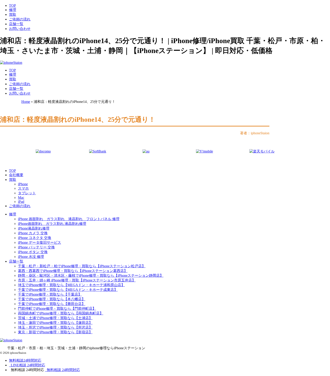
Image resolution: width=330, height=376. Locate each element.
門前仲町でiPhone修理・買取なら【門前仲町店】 (57, 308)
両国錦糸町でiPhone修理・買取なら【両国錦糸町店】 (60, 313)
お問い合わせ (20, 29)
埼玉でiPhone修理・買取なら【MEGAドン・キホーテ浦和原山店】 (71, 285)
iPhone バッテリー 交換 (36, 247)
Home (25, 102)
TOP (12, 5)
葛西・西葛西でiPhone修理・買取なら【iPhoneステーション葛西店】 (73, 271)
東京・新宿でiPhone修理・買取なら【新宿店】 (55, 332)
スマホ (23, 188)
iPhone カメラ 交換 (33, 233)
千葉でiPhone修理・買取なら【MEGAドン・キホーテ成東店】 (68, 290)
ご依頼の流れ (20, 19)
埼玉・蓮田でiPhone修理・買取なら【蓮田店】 (55, 323)
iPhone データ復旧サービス (39, 242)
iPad (21, 201)
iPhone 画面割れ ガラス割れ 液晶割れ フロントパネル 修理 (68, 219)
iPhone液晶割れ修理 (33, 228)
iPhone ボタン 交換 (33, 252)
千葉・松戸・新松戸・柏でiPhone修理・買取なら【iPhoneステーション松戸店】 (81, 266)
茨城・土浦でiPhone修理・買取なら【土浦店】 (55, 318)
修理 (12, 10)
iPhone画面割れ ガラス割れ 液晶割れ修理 (52, 224)
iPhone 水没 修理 (31, 257)
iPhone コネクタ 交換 (34, 238)
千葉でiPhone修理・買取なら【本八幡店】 (51, 299)
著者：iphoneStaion (254, 133)
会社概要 (16, 175)
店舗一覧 (16, 24)
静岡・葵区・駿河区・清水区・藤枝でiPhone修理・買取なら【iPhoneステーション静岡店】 (90, 275)
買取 (12, 14)
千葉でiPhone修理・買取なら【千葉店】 (50, 294)
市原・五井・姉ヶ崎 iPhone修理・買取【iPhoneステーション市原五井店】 (77, 280)
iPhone (23, 184)
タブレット (27, 193)
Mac (21, 197)
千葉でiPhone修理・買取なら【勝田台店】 (51, 304)
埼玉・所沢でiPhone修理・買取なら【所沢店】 (55, 327)
